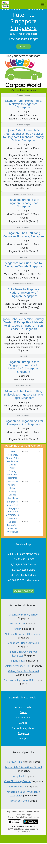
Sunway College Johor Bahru (20, 680)
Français (19, 817)
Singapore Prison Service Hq (24, 642)
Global (23, 712)
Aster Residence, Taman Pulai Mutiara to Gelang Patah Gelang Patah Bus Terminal (12, 464)
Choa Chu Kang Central (17, 781)
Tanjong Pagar (17, 660)
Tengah (17, 628)
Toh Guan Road (17, 786)
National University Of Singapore (23, 634)
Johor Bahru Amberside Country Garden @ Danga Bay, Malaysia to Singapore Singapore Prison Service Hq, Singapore (23, 324)
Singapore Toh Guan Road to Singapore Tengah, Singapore (23, 264)
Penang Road (17, 623)
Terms (14, 812)
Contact (29, 812)
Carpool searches (23, 707)
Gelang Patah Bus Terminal (23, 671)
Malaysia (23, 738)
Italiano (27, 817)
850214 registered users (23, 33)
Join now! (23, 46)
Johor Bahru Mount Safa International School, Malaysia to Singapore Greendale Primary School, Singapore (23, 135)
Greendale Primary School (23, 614)
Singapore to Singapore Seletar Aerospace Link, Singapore (23, 422)
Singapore (23, 27)
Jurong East (17, 776)
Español (36, 817)
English (11, 817)
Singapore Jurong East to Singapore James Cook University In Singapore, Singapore (23, 367)
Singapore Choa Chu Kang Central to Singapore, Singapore (23, 234)
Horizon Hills (14, 761)
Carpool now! (23, 717)
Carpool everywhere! (23, 728)
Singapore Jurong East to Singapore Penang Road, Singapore (23, 203)
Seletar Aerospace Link (17, 665)
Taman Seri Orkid (19, 800)
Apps (29, 814)
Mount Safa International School (23, 767)
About (21, 812)
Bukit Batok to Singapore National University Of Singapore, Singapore (23, 292)
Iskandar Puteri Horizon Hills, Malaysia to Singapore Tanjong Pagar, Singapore (23, 394)
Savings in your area (23, 591)
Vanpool (23, 722)
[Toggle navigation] (43, 4)
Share (36, 812)
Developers (20, 814)
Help (8, 812)
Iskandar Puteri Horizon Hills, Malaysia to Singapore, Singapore (23, 104)
